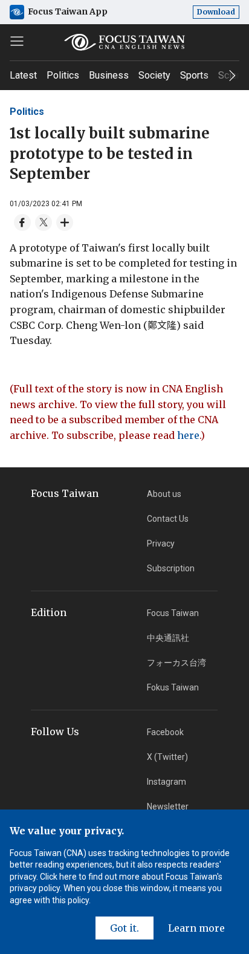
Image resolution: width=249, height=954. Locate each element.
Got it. (124, 928)
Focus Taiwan (173, 613)
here (188, 435)
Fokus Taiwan (173, 687)
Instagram (166, 782)
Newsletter (168, 806)
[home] (124, 42)
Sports (194, 75)
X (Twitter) (167, 757)
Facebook (165, 732)
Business (109, 75)
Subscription (171, 568)
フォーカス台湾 (176, 662)
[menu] (17, 41)
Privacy (161, 543)
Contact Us (168, 519)
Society (154, 75)
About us (164, 494)
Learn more (196, 928)
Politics (63, 75)
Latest (23, 75)
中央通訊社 (168, 638)
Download (216, 11)
